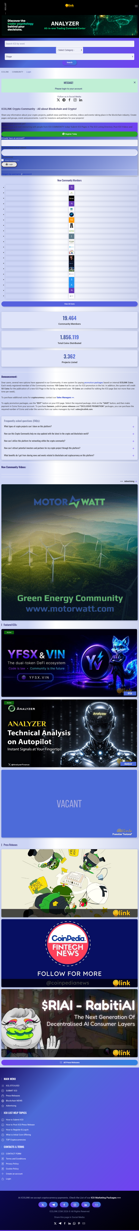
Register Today (70, 134)
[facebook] (64, 1223)
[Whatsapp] (74, 1223)
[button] (136, 6)
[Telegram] (53, 1204)
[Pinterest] (79, 1223)
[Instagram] (75, 1204)
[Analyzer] (69, 25)
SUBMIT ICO (11, 1090)
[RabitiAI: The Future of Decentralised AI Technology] (69, 1023)
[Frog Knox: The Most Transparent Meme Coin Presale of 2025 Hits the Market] (69, 883)
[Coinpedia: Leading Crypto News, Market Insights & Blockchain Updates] (69, 953)
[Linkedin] (69, 1223)
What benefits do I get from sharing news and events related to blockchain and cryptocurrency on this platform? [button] (49, 455)
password (27, 174)
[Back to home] (69, 6)
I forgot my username (11, 174)
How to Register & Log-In (17, 1130)
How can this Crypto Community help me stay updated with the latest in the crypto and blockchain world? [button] (46, 433)
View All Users (69, 304)
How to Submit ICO (14, 1119)
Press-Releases (13, 1095)
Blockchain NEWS (14, 1100)
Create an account (14, 1174)
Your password (7, 157)
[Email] (96, 1204)
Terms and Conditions (16, 1159)
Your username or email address (13, 148)
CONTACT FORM (13, 1154)
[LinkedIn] (85, 1204)
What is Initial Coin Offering (18, 1135)
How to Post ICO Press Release (20, 1124)
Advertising (129, 481)
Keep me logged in (12, 160)
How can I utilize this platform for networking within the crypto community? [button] (34, 441)
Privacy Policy (12, 1164)
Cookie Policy (12, 1169)
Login (10, 164)
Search (69, 62)
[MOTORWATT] (69, 552)
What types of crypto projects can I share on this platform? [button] (28, 426)
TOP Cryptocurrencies (16, 1140)
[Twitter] (55, 1223)
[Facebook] (64, 1204)
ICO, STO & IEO (12, 1085)
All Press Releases (72, 1062)
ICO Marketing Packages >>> (106, 1197)
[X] (42, 1204)
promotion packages (93, 382)
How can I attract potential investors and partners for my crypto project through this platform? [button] (42, 448)
